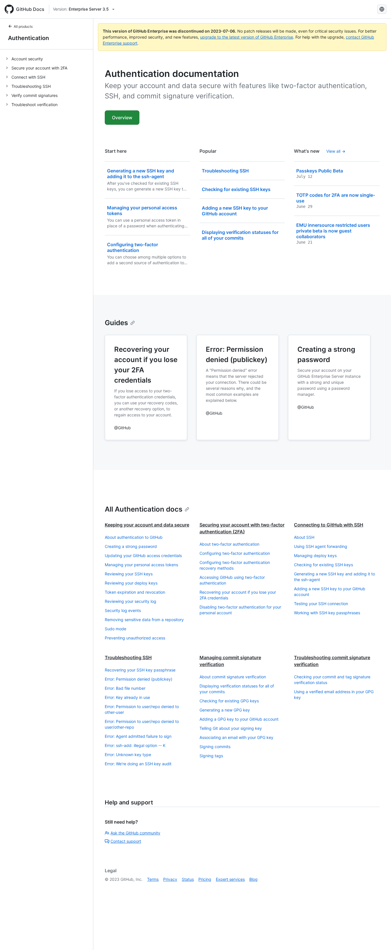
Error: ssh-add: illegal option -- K (135, 745)
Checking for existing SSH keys (323, 564)
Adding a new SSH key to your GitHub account (329, 591)
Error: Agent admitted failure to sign (138, 736)
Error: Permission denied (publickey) (138, 679)
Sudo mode (115, 628)
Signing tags (211, 755)
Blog (253, 879)
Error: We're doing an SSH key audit (138, 763)
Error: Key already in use (127, 697)
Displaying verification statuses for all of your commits (237, 688)
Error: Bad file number (125, 688)
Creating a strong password (131, 546)
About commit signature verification (233, 676)
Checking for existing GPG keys (229, 700)
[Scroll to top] (378, 937)
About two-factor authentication (229, 544)
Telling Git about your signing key (231, 728)
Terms (153, 879)
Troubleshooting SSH (128, 657)
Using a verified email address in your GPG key (334, 694)
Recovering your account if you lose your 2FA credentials (238, 595)
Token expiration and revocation (135, 592)
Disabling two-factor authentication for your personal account (240, 610)
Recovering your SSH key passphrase (140, 669)
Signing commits (215, 746)
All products (23, 26)
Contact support (125, 841)
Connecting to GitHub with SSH (328, 525)
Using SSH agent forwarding (320, 546)
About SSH (304, 537)
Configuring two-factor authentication (235, 553)
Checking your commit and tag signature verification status (332, 679)
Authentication (28, 38)
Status (188, 879)
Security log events (123, 610)
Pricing (204, 879)
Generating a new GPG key (225, 709)
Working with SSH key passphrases (327, 612)
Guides (116, 323)
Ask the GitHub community (135, 832)
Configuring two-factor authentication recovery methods (235, 565)
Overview (122, 117)
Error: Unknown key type (128, 754)
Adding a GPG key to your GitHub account (239, 719)
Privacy (170, 879)
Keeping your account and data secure (147, 525)
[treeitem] (49, 58)
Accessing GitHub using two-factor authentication (232, 580)
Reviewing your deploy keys (131, 583)
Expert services (230, 879)
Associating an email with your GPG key (236, 737)
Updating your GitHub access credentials (143, 555)
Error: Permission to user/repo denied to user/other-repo (142, 724)
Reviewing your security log (130, 601)
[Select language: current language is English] (381, 9)
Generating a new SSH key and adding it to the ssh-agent (334, 576)
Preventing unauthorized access (135, 637)
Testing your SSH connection (321, 603)
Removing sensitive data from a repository (144, 619)
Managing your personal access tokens (141, 564)
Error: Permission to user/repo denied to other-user (142, 709)
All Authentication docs (143, 509)
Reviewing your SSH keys (129, 573)
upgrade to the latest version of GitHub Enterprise (246, 37)
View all (333, 151)
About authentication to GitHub (134, 537)
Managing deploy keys (315, 555)
